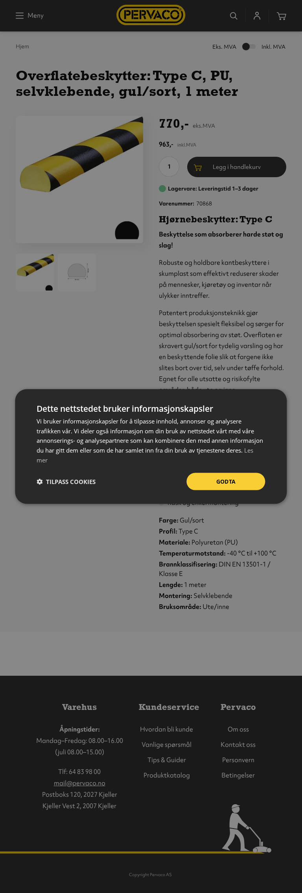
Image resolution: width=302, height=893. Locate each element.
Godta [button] (226, 481)
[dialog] (151, 446)
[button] (66, 481)
